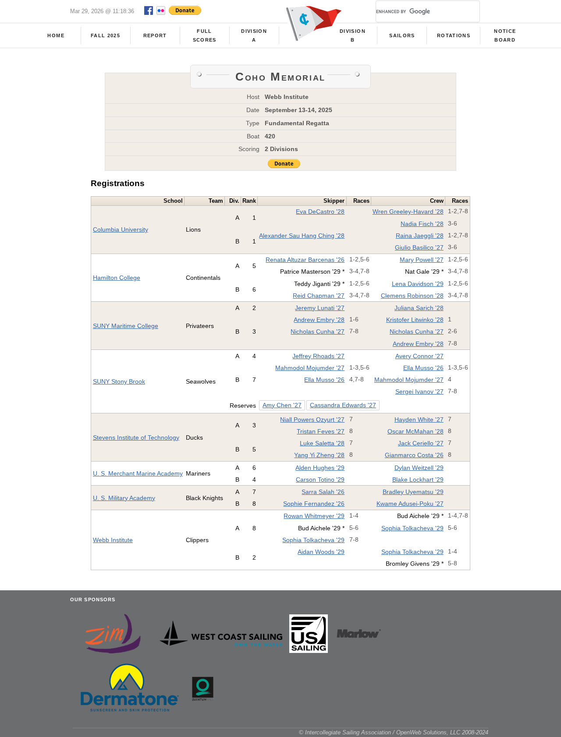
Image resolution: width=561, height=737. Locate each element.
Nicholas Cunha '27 (317, 331)
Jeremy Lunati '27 (319, 307)
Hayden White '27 (419, 419)
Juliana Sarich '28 (419, 307)
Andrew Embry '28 (319, 319)
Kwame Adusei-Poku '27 (410, 503)
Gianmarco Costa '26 (414, 454)
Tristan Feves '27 (320, 431)
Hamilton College (116, 277)
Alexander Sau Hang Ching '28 (301, 235)
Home (55, 35)
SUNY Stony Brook (119, 381)
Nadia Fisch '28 (422, 223)
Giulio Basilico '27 (419, 247)
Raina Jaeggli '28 (420, 235)
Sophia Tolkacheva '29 (412, 528)
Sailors (402, 35)
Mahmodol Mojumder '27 (309, 367)
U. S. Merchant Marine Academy (138, 473)
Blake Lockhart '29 (418, 479)
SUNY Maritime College (125, 325)
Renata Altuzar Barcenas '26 (305, 259)
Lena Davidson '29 (418, 283)
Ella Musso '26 (423, 367)
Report (155, 35)
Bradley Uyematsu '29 (413, 491)
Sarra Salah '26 (323, 491)
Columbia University (120, 229)
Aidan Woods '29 (321, 551)
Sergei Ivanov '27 (419, 391)
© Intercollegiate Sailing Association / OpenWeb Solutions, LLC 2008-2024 (393, 732)
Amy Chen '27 (282, 405)
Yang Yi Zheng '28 (319, 454)
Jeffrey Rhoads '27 (318, 356)
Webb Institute (113, 539)
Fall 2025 (105, 35)
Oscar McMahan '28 (415, 431)
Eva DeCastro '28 (320, 211)
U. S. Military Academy (124, 497)
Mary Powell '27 (422, 259)
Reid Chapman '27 (318, 295)
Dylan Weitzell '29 (419, 467)
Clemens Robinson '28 (412, 295)
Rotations (453, 35)
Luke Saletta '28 (322, 443)
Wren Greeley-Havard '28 (408, 211)
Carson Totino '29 (320, 479)
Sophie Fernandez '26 (313, 503)
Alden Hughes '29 (319, 467)
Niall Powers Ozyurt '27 (312, 419)
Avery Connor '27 (419, 356)
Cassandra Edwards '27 (343, 405)
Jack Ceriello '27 (421, 443)
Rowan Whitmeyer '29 (314, 515)
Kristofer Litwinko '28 (415, 319)
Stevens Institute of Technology (136, 437)
